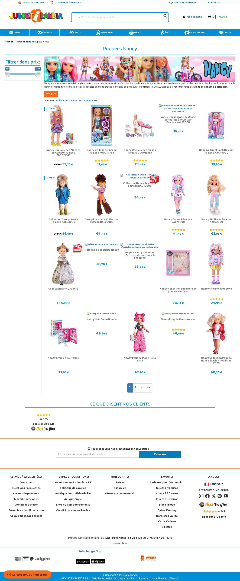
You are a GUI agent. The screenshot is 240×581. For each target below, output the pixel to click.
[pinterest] (220, 496)
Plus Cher (76, 100)
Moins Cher (62, 100)
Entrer (120, 483)
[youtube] (226, 496)
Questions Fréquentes (26, 488)
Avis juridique (73, 499)
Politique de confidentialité (73, 494)
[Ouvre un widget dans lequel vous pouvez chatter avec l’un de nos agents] (27, 574)
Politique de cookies (73, 488)
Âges (167, 33)
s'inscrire (120, 488)
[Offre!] (63, 126)
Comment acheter (26, 505)
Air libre (77, 33)
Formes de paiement (26, 494)
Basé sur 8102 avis (43, 421)
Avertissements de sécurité (73, 483)
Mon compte (194, 17)
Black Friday (167, 505)
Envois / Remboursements (73, 505)
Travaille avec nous (26, 499)
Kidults (137, 33)
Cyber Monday (167, 510)
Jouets (16, 33)
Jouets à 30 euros (167, 499)
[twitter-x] (214, 496)
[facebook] (208, 496)
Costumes (47, 33)
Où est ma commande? (120, 494)
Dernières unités (197, 33)
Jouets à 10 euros (167, 488)
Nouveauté (90, 100)
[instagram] (202, 496)
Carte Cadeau (167, 521)
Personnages (106, 33)
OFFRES (227, 33)
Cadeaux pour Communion (167, 483)
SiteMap (167, 527)
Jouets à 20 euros (167, 494)
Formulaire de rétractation (26, 510)
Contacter (26, 483)
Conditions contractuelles (73, 510)
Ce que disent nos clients (26, 516)
